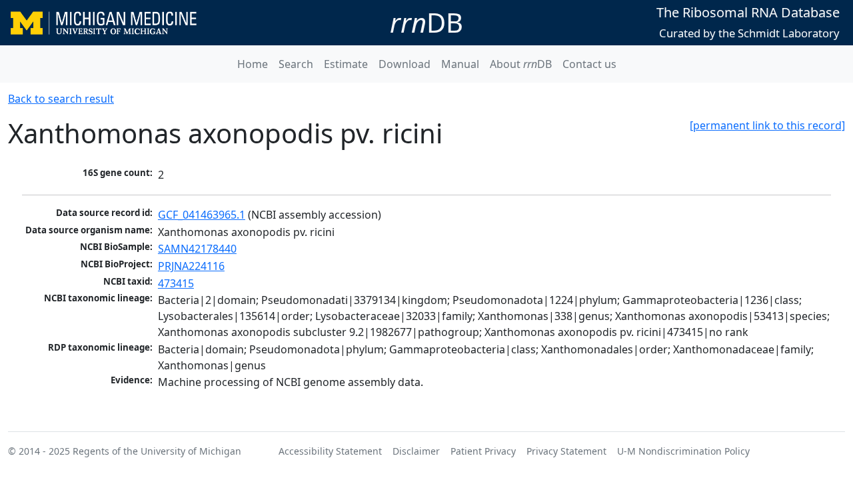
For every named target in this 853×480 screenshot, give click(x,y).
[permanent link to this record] (767, 125)
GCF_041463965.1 (201, 214)
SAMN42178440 (197, 248)
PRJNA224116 (191, 266)
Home (252, 64)
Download (404, 64)
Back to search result (61, 98)
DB (426, 22)
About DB (521, 64)
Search (296, 64)
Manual (460, 64)
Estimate (346, 64)
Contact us (589, 64)
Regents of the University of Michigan (157, 451)
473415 (176, 283)
